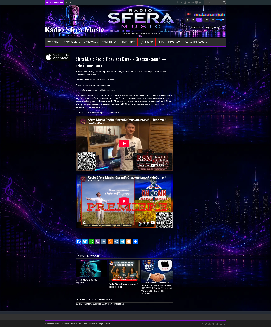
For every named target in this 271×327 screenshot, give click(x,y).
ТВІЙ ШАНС (109, 42)
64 (213, 20)
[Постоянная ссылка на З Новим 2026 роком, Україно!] (91, 276)
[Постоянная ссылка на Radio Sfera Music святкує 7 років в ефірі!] (124, 280)
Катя (68, 2)
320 (199, 20)
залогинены (97, 304)
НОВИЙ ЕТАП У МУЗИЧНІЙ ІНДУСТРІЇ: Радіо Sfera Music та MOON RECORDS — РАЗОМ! (157, 289)
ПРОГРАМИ (71, 42)
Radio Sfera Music (74, 29)
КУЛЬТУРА (90, 42)
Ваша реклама (195, 42)
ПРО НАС (174, 42)
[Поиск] (224, 2)
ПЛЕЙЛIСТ (128, 42)
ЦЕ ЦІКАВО (146, 42)
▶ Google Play (212, 27)
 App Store (197, 27)
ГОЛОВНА (53, 42)
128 (206, 20)
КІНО (161, 42)
